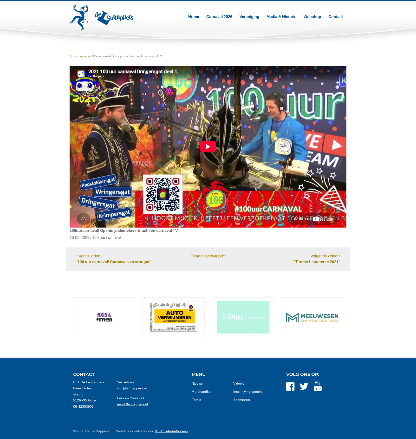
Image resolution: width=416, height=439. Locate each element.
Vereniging (249, 17)
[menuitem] (194, 17)
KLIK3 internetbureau (171, 431)
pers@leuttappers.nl (132, 404)
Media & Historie (281, 17)
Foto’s (196, 400)
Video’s (238, 383)
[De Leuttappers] (101, 17)
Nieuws (197, 383)
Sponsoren (241, 400)
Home (193, 17)
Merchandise (201, 391)
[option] (113, 317)
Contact (335, 17)
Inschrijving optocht (248, 391)
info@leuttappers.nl (132, 388)
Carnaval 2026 (219, 17)
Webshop (312, 17)
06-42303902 (83, 406)
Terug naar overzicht (208, 256)
